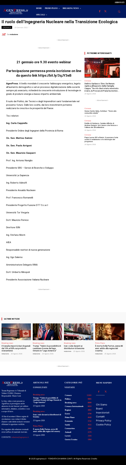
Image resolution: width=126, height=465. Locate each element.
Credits (94, 458)
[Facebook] (100, 11)
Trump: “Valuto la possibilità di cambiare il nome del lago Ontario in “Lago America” (47, 348)
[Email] (114, 34)
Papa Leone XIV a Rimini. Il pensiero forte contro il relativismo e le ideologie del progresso (101, 140)
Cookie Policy (103, 424)
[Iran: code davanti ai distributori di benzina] (78, 331)
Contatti (100, 416)
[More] (71, 303)
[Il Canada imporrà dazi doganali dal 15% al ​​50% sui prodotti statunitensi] (16, 331)
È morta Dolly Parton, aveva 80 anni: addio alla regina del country (109, 348)
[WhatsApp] (107, 34)
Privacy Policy (103, 420)
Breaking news (7, 343)
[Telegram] (121, 34)
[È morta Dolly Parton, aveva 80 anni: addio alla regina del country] (109, 331)
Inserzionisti (102, 412)
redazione (14, 34)
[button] (119, 11)
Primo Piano (100, 343)
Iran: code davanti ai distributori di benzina (74, 347)
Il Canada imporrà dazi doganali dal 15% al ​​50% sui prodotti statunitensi (16, 348)
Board (99, 408)
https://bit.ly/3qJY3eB (54, 75)
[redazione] (4, 34)
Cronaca (7, 27)
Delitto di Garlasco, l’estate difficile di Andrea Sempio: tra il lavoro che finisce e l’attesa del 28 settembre (101, 125)
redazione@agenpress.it (20, 437)
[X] (105, 11)
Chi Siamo (101, 404)
